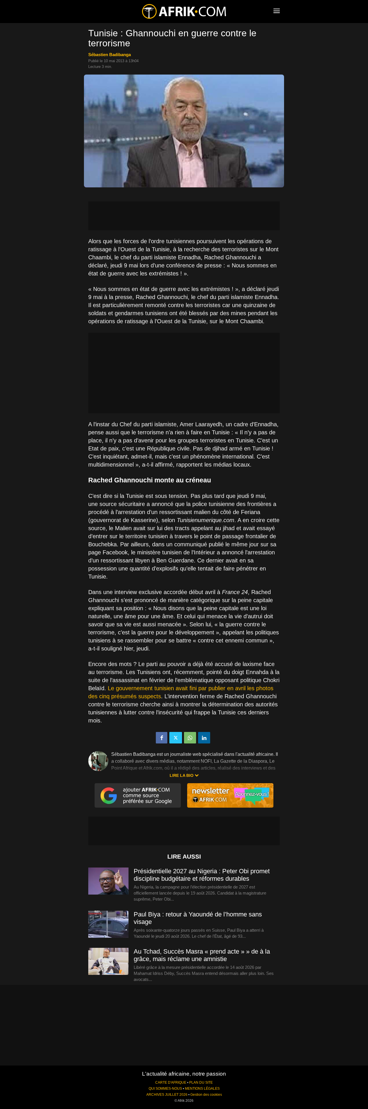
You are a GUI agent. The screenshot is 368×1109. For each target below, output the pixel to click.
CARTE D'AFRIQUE (170, 1083)
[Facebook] (161, 737)
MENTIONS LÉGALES (202, 1089)
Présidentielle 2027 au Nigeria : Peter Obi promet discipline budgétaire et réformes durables (202, 875)
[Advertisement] (184, 215)
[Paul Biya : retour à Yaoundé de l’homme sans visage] (108, 924)
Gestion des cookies (206, 1095)
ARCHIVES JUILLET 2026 (166, 1095)
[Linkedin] (204, 737)
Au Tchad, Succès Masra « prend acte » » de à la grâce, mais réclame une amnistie (202, 955)
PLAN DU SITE (201, 1083)
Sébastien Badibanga (109, 54)
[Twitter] (175, 737)
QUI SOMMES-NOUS (165, 1089)
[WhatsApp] (190, 737)
